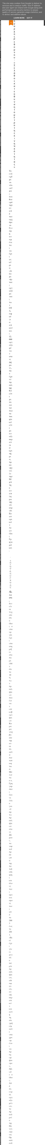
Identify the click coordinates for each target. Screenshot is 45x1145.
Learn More (19, 18)
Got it (29, 18)
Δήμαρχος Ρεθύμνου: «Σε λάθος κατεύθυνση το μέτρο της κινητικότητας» (14, 92)
